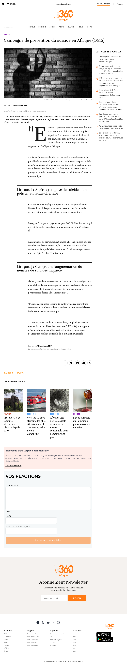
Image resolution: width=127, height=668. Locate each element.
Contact (53, 642)
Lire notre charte (13, 465)
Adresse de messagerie (18, 526)
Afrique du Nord (32, 634)
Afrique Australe (32, 645)
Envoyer (77, 598)
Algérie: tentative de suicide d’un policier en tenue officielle (52, 191)
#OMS (20, 372)
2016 (74, 651)
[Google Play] (104, 639)
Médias (80, 27)
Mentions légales (56, 640)
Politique (31, 27)
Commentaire (13, 485)
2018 (74, 645)
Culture (71, 27)
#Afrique (8, 372)
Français (120, 4)
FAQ (51, 637)
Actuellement (8, 27)
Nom (8, 516)
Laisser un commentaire (48, 540)
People (61, 27)
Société (52, 27)
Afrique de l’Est (32, 642)
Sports (89, 27)
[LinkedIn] (53, 622)
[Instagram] (58, 622)
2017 (74, 648)
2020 (74, 640)
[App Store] (103, 634)
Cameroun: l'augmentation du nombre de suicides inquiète (49, 268)
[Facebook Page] (37, 622)
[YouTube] (48, 622)
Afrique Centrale (32, 640)
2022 (74, 634)
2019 (74, 642)
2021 (74, 637)
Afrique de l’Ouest (33, 637)
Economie (42, 27)
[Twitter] (43, 622)
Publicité (53, 645)
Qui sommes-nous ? (57, 634)
